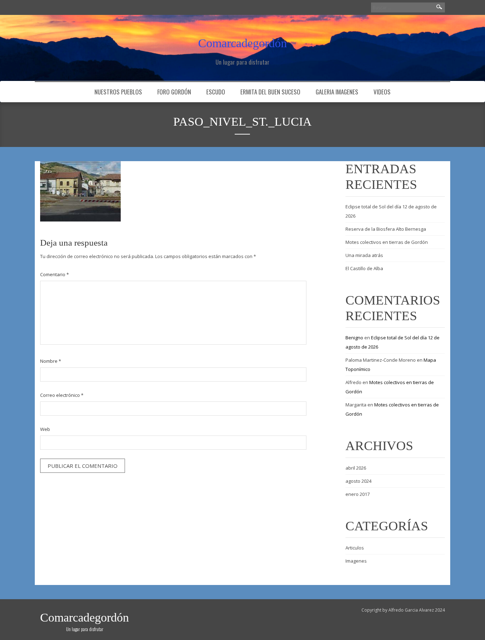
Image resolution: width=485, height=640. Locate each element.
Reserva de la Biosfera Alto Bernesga (385, 229)
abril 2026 (355, 468)
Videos (382, 91)
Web (45, 429)
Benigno (354, 337)
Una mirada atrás (364, 255)
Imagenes (356, 561)
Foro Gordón (174, 91)
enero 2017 (357, 494)
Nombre (50, 361)
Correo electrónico (61, 395)
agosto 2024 (358, 481)
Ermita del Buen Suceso (270, 91)
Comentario (54, 274)
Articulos (354, 548)
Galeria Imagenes (337, 91)
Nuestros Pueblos (118, 91)
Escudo (215, 91)
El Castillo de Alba (364, 268)
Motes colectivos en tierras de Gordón (386, 242)
